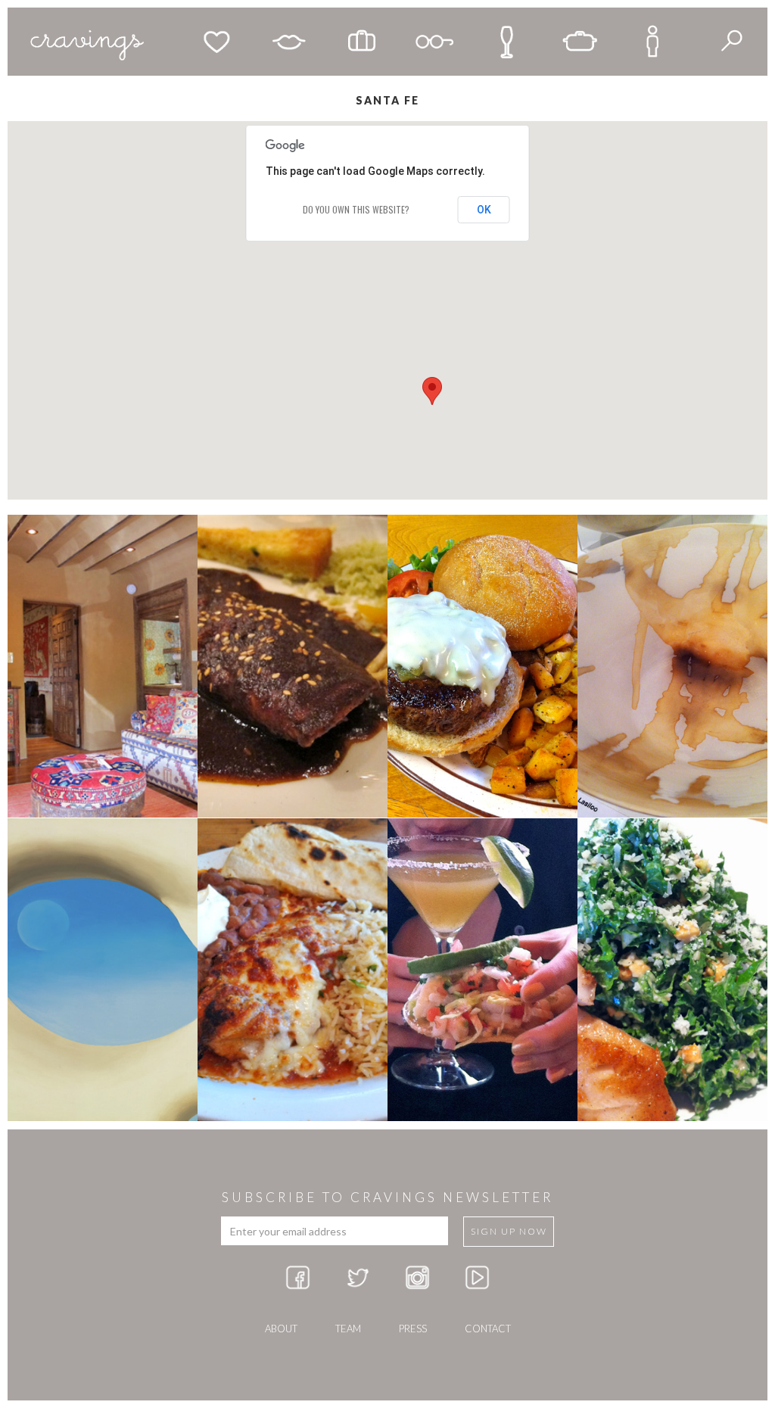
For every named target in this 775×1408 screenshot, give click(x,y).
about (281, 1328)
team (348, 1328)
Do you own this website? (356, 209)
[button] (432, 391)
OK (484, 210)
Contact (488, 1328)
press (413, 1328)
